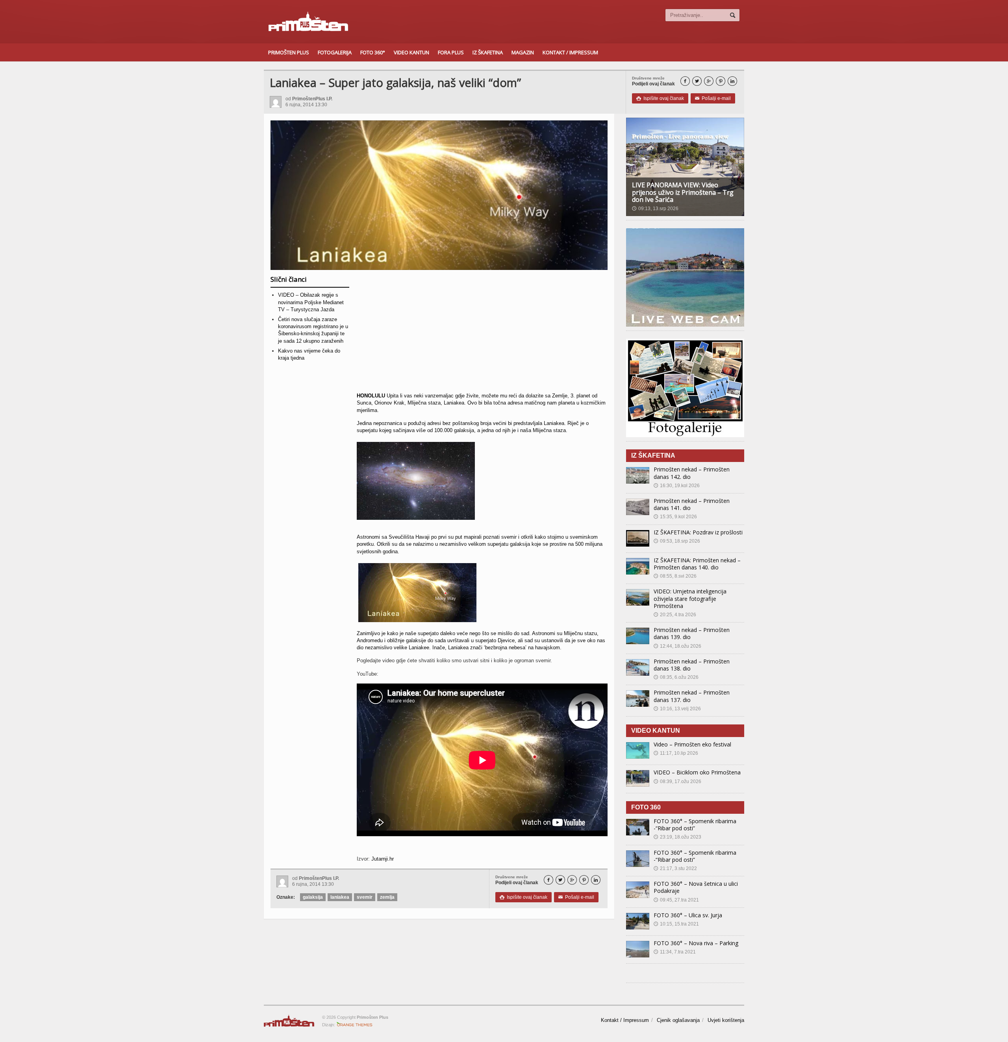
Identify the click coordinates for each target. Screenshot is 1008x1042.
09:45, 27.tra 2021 (676, 900)
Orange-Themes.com (354, 1024)
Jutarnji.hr (382, 859)
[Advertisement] (482, 334)
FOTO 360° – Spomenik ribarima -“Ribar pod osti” (695, 824)
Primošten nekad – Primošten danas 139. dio (692, 633)
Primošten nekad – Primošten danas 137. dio (692, 696)
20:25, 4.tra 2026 (675, 614)
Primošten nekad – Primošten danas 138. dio (692, 665)
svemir (364, 897)
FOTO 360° (372, 52)
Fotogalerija (335, 52)
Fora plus (451, 52)
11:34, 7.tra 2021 (675, 952)
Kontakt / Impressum (570, 52)
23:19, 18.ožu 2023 (677, 837)
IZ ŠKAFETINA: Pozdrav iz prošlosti (698, 532)
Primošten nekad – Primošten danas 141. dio (692, 504)
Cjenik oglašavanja (678, 1020)
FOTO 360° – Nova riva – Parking (696, 943)
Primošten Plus (288, 52)
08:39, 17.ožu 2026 (677, 781)
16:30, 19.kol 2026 (677, 485)
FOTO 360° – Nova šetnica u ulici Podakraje (696, 887)
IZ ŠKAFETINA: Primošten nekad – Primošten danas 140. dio (697, 563)
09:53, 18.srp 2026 (677, 541)
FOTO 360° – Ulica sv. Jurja (688, 915)
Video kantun (411, 52)
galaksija (313, 897)
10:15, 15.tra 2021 (676, 924)
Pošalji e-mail (713, 98)
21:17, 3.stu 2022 (675, 868)
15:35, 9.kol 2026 (675, 516)
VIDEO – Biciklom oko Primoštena (697, 772)
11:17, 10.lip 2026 (676, 753)
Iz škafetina (487, 52)
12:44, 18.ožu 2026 (677, 646)
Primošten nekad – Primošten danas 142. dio (692, 473)
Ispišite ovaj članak (660, 98)
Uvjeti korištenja (726, 1020)
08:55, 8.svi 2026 (675, 576)
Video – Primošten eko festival (692, 744)
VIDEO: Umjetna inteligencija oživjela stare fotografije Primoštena (690, 598)
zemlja (387, 897)
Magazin (522, 52)
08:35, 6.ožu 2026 (676, 677)
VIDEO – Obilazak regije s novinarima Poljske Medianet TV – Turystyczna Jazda (311, 302)
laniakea (339, 897)
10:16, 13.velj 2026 (677, 708)
